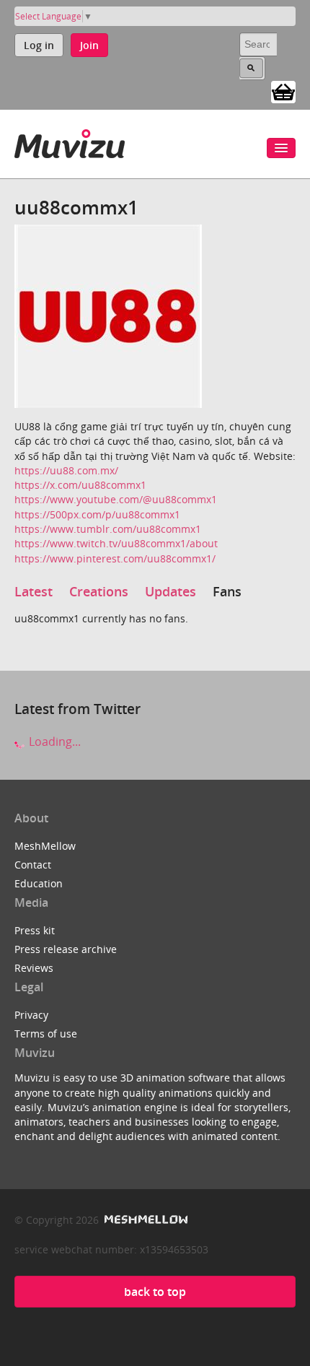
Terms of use (45, 1033)
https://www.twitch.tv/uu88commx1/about (116, 543)
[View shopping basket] (283, 91)
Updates (170, 591)
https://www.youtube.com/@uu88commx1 (115, 499)
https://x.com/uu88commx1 (80, 485)
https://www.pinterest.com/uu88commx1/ (115, 558)
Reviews (33, 968)
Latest (33, 591)
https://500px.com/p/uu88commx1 (97, 514)
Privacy (31, 1015)
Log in (39, 45)
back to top (155, 1292)
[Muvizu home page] (69, 141)
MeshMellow (45, 846)
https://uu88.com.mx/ (66, 470)
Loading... (53, 741)
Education (38, 883)
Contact (32, 864)
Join (89, 45)
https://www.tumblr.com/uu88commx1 (107, 529)
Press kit (34, 930)
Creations (98, 591)
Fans (227, 591)
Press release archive (65, 949)
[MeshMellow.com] (144, 1220)
